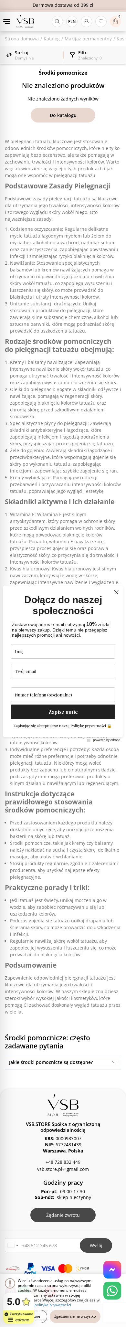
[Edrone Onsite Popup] (63, 663)
